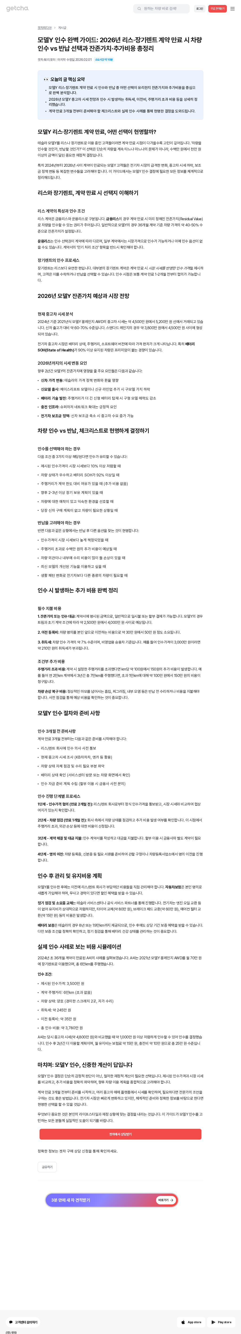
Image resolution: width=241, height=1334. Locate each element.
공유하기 (47, 1167)
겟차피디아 (45, 28)
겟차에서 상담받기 (120, 1134)
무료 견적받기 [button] (218, 8)
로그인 (199, 8)
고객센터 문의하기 (26, 1322)
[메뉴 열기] (232, 9)
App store (194, 1322)
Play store (224, 1322)
